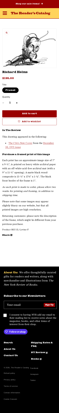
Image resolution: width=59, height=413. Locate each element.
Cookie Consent (10, 399)
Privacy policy (10, 380)
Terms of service (11, 386)
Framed (10, 90)
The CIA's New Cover (20, 143)
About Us (9, 349)
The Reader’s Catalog (20, 368)
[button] (5, 13)
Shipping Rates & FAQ (42, 344)
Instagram (34, 374)
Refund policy (9, 373)
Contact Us (11, 355)
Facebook (34, 368)
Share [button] (6, 235)
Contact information (12, 393)
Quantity (6, 97)
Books (35, 359)
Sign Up (49, 305)
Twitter (33, 380)
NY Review (38, 352)
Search (8, 343)
